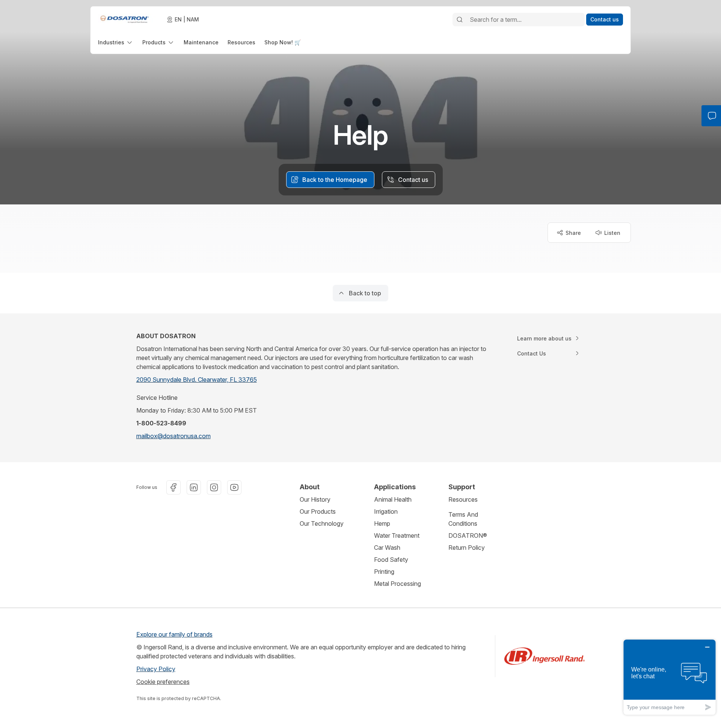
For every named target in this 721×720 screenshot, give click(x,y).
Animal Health (393, 499)
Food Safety (391, 559)
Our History (315, 499)
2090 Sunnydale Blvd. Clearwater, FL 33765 (196, 379)
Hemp (382, 523)
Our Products (318, 511)
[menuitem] (115, 42)
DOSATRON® (467, 535)
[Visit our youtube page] (234, 487)
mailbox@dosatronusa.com (173, 436)
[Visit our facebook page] (173, 487)
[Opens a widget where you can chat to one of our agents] (669, 677)
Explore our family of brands (174, 634)
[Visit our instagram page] (214, 487)
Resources (463, 499)
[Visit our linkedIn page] (194, 487)
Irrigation (386, 511)
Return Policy (466, 547)
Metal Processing (397, 583)
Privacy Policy (155, 669)
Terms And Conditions (463, 519)
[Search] (459, 19)
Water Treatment (396, 535)
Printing (384, 571)
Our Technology (322, 523)
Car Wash (387, 547)
